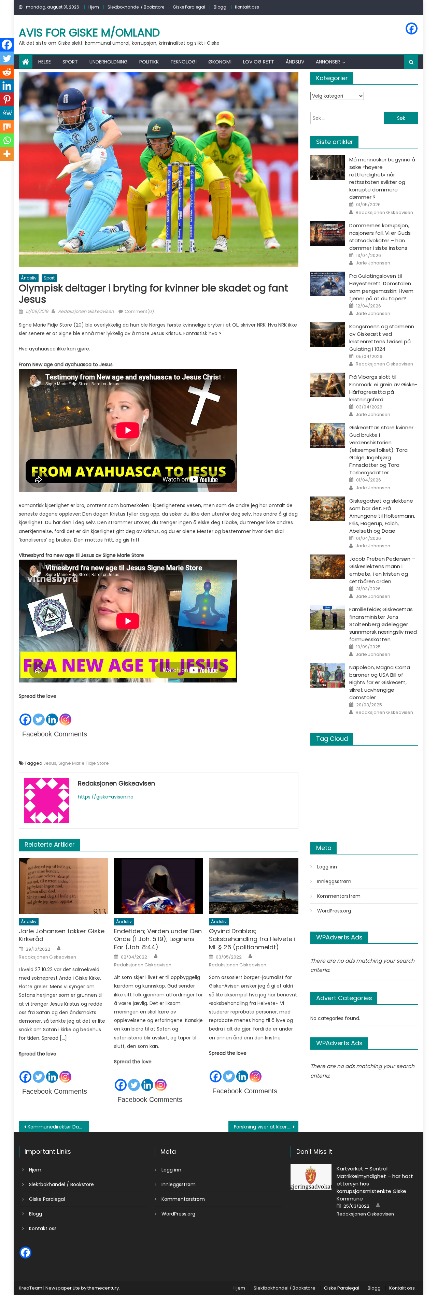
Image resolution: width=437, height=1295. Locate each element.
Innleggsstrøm (334, 881)
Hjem (93, 7)
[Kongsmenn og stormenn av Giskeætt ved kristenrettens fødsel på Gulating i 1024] (327, 334)
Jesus (49, 763)
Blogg (220, 7)
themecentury (103, 1288)
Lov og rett (258, 61)
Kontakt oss (247, 7)
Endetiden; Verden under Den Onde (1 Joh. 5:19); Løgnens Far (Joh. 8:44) (158, 939)
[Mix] (7, 126)
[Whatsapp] (7, 140)
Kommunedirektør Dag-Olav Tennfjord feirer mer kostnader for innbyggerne (58, 1126)
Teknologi (183, 61)
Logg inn (327, 866)
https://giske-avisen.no (105, 796)
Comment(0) (139, 311)
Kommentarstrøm (339, 896)
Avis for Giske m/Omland (89, 32)
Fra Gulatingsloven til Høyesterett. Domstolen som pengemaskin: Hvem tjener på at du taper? (381, 287)
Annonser (328, 61)
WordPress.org (334, 910)
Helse (44, 61)
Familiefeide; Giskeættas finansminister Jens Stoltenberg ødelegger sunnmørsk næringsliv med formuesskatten (383, 624)
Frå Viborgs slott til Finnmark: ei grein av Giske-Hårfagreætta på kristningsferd (383, 388)
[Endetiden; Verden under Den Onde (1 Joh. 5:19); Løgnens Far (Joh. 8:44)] (158, 886)
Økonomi (219, 61)
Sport (70, 61)
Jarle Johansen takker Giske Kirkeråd (61, 935)
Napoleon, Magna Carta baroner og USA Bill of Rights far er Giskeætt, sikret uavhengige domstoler (379, 682)
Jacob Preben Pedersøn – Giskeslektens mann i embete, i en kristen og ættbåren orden (382, 570)
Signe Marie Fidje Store (83, 763)
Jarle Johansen (373, 263)
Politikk (149, 61)
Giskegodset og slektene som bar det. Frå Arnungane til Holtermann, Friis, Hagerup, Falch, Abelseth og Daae (382, 515)
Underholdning (108, 61)
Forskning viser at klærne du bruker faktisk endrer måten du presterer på (266, 1126)
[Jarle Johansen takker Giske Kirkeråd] (63, 886)
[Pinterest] (7, 99)
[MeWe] (7, 113)
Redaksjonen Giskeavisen (86, 311)
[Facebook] (412, 28)
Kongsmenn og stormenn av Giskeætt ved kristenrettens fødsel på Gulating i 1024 (381, 337)
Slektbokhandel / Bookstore (136, 7)
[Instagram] (65, 713)
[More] (7, 154)
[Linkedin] (52, 713)
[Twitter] (39, 713)
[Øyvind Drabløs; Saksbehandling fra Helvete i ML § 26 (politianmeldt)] (253, 886)
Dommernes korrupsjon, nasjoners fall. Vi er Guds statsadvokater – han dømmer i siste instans (380, 236)
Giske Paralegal (189, 7)
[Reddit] (7, 72)
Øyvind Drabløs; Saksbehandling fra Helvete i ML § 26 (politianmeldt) (252, 939)
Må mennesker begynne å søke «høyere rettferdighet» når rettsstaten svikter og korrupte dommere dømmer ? (382, 178)
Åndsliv (295, 61)
